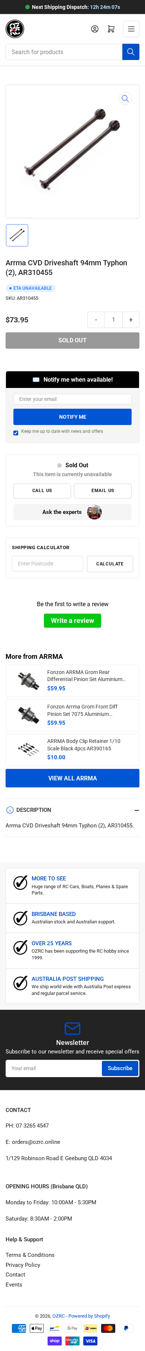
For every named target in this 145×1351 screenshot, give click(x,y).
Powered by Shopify (89, 1316)
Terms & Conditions (30, 1255)
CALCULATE (110, 564)
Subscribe (120, 1068)
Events (14, 1284)
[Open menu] (131, 29)
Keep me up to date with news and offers (62, 431)
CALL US (42, 490)
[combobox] (72, 52)
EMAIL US (102, 490)
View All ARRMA (72, 778)
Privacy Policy (23, 1265)
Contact (15, 1274)
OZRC (58, 1316)
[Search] (131, 52)
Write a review (72, 620)
